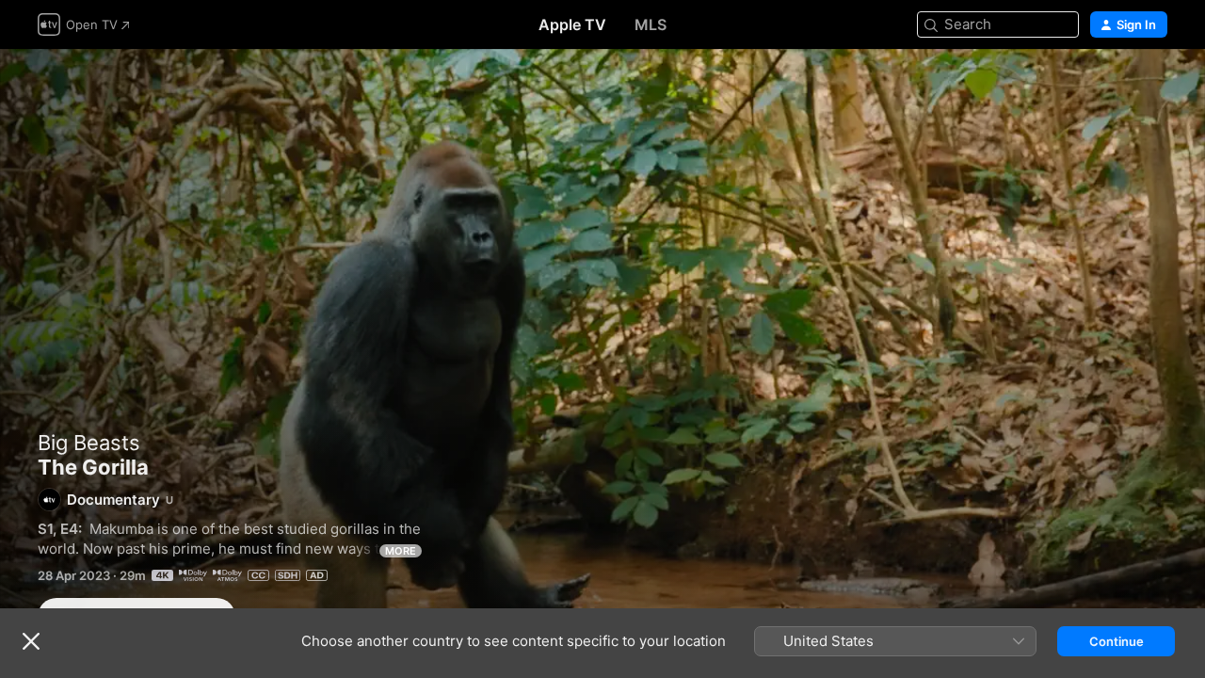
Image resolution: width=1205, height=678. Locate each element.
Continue (1116, 641)
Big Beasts (89, 442)
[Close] (31, 641)
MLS (651, 24)
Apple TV (572, 24)
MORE (400, 550)
